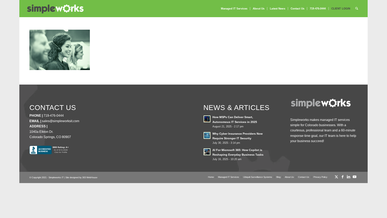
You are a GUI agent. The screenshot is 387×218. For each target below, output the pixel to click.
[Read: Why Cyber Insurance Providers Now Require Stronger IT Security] (207, 135)
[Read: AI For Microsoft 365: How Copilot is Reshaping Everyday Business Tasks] (207, 151)
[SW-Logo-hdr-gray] (55, 9)
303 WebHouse (89, 177)
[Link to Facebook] (342, 177)
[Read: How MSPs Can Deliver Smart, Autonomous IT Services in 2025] (207, 119)
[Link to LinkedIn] (348, 177)
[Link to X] (336, 177)
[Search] (357, 8)
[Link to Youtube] (355, 177)
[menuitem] (234, 8)
